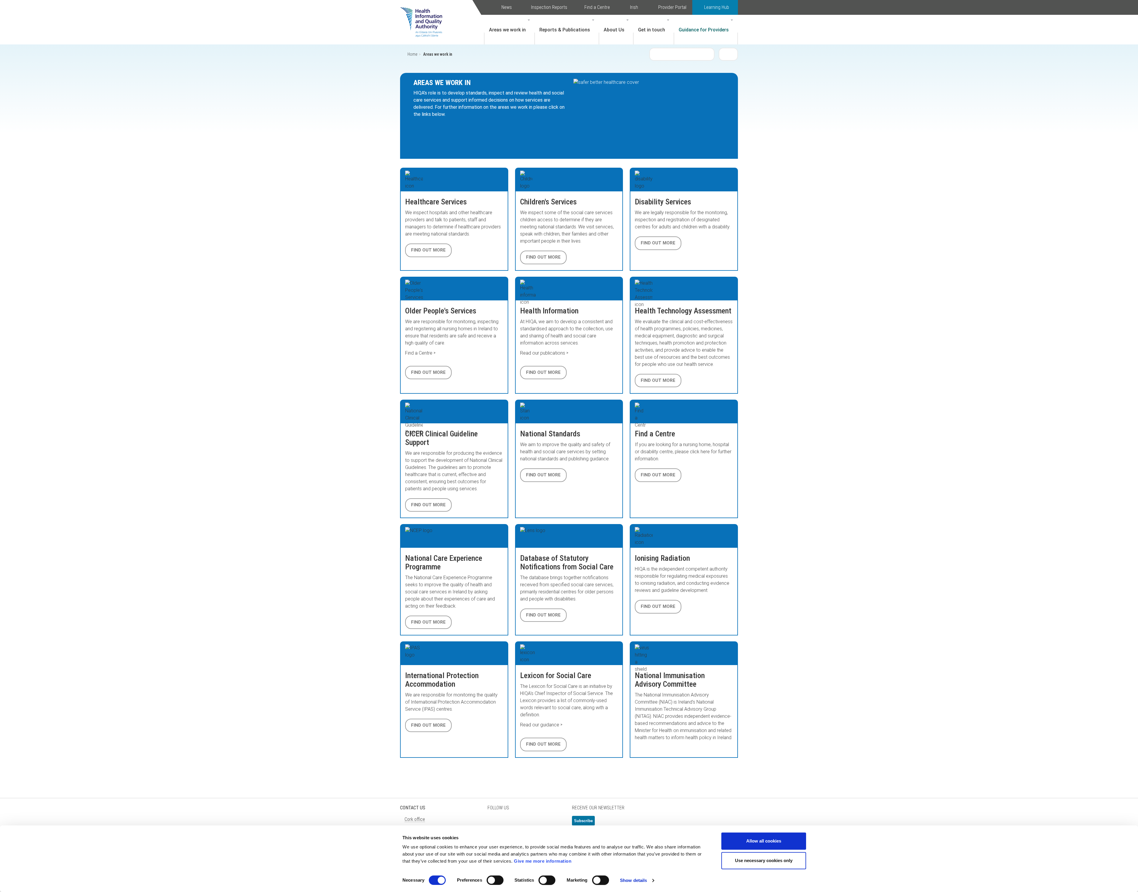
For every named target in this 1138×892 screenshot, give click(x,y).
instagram (554, 823)
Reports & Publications (564, 30)
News (506, 7)
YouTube (539, 823)
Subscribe (583, 821)
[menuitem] (509, 29)
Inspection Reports (549, 7)
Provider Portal (672, 7)
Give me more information (542, 861)
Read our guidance (539, 725)
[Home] (424, 13)
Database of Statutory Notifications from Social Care (566, 562)
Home (412, 54)
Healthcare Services (436, 201)
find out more (543, 615)
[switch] (495, 880)
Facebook (509, 823)
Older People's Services (440, 310)
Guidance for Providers (704, 30)
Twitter (495, 823)
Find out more (428, 250)
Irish (634, 7)
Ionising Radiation (662, 558)
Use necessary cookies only (763, 860)
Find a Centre (597, 7)
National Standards (550, 433)
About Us (614, 30)
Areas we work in (507, 30)
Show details (633, 880)
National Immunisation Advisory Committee (670, 679)
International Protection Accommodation (442, 679)
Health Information (549, 310)
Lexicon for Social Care (555, 675)
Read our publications (542, 353)
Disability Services (663, 201)
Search (728, 54)
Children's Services (548, 201)
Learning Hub (716, 7)
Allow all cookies (763, 840)
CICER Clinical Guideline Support (441, 438)
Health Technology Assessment (683, 310)
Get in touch (651, 30)
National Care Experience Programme (443, 562)
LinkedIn (524, 823)
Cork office (415, 819)
